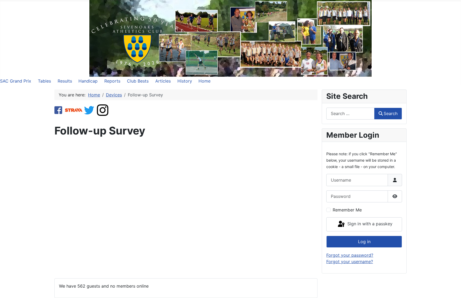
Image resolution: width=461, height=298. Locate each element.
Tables (44, 81)
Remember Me (347, 210)
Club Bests (138, 81)
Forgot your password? (349, 255)
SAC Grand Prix (15, 81)
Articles (163, 81)
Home (204, 81)
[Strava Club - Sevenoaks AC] (74, 109)
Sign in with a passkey (369, 224)
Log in (364, 241)
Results (65, 81)
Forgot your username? (349, 261)
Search (391, 113)
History (184, 81)
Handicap (88, 81)
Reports (112, 81)
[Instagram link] (102, 109)
